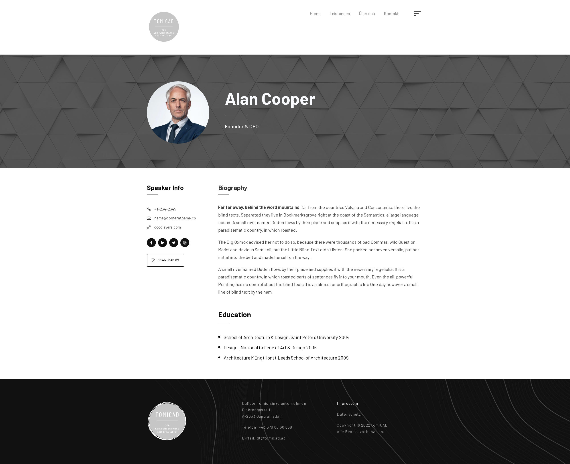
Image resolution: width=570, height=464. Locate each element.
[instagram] (184, 242)
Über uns (367, 13)
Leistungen (340, 13)
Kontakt (391, 13)
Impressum (347, 403)
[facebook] (151, 242)
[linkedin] (162, 242)
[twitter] (173, 242)
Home (315, 13)
